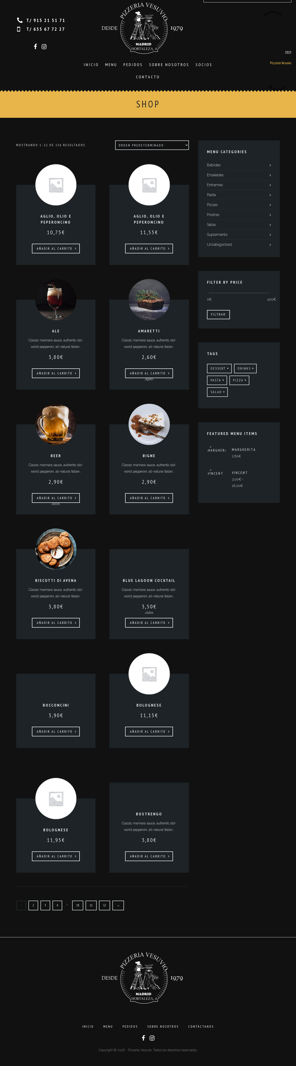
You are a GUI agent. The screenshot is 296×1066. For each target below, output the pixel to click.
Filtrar (218, 314)
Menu (111, 64)
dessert (218, 368)
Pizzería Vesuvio (280, 62)
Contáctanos (201, 1026)
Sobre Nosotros (169, 64)
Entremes (215, 185)
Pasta (211, 195)
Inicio (91, 64)
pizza (238, 380)
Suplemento (217, 234)
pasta (216, 380)
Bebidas (214, 165)
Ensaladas (215, 175)
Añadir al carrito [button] (55, 248)
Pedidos (133, 64)
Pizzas (212, 205)
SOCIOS (204, 64)
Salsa (211, 224)
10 (77, 905)
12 (104, 905)
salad (216, 392)
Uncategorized (219, 244)
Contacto (148, 76)
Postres (213, 215)
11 (91, 905)
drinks (244, 368)
